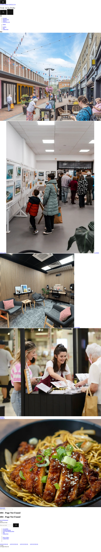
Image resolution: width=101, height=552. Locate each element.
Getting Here (5, 29)
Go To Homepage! (4, 520)
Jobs (4, 28)
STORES (2, 4)
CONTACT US (12, 4)
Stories (4, 24)
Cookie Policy (6, 538)
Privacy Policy (6, 537)
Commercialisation (7, 530)
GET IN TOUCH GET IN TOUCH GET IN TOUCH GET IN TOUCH (19, 544)
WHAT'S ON (6, 19)
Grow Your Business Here (8, 531)
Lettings (4, 27)
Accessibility (5, 528)
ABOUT (6, 4)
